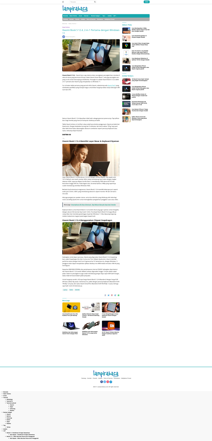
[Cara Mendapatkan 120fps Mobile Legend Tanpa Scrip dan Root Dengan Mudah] (126, 30)
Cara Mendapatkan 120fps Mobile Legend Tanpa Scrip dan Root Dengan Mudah (141, 29)
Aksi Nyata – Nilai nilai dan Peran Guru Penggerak (24, 438)
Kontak (71, 19)
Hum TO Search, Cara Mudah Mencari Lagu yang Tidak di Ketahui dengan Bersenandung (140, 52)
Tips (104, 16)
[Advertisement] (91, 104)
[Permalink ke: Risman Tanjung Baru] (63, 36)
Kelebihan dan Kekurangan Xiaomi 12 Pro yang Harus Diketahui (90, 333)
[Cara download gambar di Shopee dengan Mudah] (126, 38)
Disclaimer (100, 19)
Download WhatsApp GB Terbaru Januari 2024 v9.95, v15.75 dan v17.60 (139, 103)
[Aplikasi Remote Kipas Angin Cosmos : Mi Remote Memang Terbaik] (91, 307)
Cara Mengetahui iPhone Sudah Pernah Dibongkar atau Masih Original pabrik (140, 67)
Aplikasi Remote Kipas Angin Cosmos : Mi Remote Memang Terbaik (90, 315)
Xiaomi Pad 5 (112, 85)
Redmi (8, 420)
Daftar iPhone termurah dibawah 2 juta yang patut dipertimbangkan (139, 118)
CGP (114, 16)
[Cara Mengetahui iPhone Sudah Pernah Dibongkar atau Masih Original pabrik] (126, 68)
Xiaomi (12, 405)
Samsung (12, 408)
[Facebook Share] (105, 295)
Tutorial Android (11, 403)
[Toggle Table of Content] (63, 139)
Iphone (9, 416)
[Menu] (63, 1)
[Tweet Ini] (108, 295)
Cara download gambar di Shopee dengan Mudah (139, 36)
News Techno (73, 16)
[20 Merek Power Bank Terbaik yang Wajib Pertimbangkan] (126, 81)
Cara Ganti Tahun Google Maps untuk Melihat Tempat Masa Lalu (140, 45)
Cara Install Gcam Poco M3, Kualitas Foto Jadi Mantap (70, 314)
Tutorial (86, 16)
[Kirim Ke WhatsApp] (118, 295)
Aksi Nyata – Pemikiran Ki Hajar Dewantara (22, 434)
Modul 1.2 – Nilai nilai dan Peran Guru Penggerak (21, 436)
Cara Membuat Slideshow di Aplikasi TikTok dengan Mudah (140, 59)
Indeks (110, 16)
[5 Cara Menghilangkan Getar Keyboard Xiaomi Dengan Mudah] (111, 307)
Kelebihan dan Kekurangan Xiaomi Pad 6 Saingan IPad (70, 332)
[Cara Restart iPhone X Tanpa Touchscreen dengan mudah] (126, 111)
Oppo (11, 407)
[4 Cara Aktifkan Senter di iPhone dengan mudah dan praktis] (126, 96)
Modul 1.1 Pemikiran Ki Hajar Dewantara (18, 433)
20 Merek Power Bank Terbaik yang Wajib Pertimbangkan (140, 79)
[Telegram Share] (115, 295)
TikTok (8, 427)
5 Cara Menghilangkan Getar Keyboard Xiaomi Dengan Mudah (110, 315)
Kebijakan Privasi (109, 19)
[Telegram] (110, 382)
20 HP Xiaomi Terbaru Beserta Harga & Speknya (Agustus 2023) (110, 333)
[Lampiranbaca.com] (75, 9)
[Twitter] (104, 381)
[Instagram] (107, 381)
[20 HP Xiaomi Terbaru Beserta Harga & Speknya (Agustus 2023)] (111, 326)
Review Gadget (95, 16)
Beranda (65, 16)
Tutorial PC (10, 401)
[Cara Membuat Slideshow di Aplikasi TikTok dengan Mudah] (126, 61)
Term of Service (91, 19)
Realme (12, 410)
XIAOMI (77, 290)
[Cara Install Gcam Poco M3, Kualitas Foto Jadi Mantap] (71, 307)
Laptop (65, 290)
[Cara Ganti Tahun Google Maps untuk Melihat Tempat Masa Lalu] (126, 46)
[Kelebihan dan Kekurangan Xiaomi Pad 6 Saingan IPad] (71, 326)
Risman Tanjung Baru (70, 36)
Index (146, 2)
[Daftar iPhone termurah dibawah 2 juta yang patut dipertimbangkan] (126, 119)
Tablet (71, 290)
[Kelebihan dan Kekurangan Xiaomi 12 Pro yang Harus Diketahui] (91, 325)
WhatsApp (10, 399)
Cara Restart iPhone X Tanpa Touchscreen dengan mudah (140, 109)
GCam (80, 16)
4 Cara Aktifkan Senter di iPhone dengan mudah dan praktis (139, 95)
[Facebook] (101, 381)
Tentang (65, 19)
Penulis (77, 19)
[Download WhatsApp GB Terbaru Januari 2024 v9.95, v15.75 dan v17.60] (126, 104)
